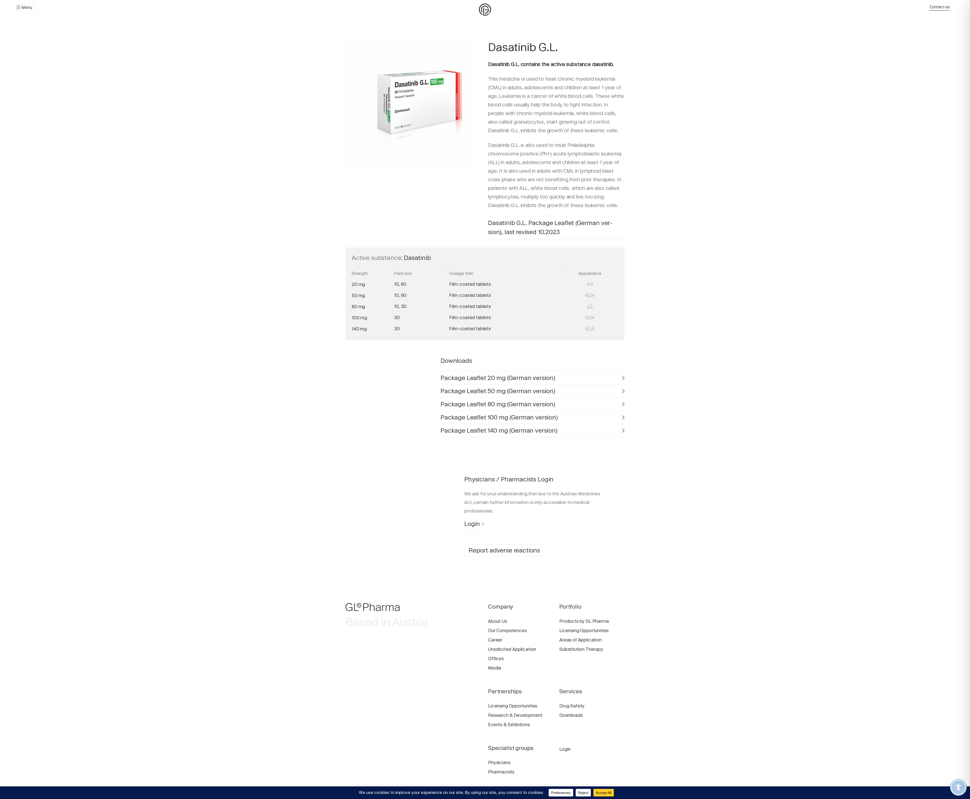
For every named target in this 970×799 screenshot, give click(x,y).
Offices (496, 658)
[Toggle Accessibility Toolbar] (958, 787)
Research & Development (515, 715)
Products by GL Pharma (584, 621)
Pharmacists (501, 771)
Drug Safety (572, 705)
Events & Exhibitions (509, 724)
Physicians (499, 762)
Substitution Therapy (581, 649)
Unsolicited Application (512, 649)
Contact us (940, 7)
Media (494, 668)
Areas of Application (580, 639)
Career (495, 639)
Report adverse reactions (504, 550)
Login (472, 523)
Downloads (571, 715)
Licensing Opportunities (584, 630)
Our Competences (507, 630)
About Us (497, 621)
